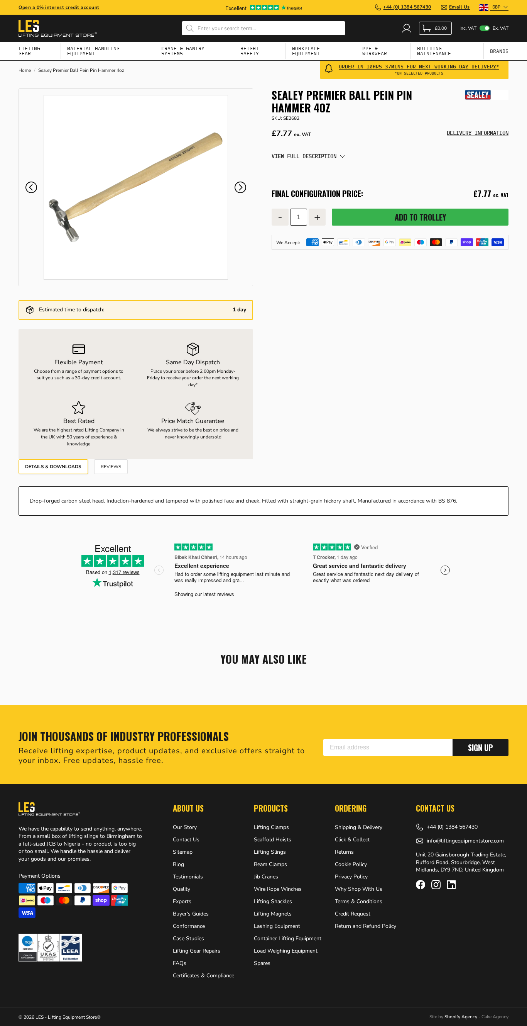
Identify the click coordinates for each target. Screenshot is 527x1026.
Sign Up (480, 747)
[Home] (58, 28)
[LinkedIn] (451, 884)
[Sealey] (486, 95)
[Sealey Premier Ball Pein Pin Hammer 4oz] (136, 187)
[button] (31, 187)
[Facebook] (420, 884)
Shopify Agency (460, 1017)
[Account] (406, 28)
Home (25, 70)
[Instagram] (436, 884)
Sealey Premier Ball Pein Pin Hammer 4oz (81, 70)
